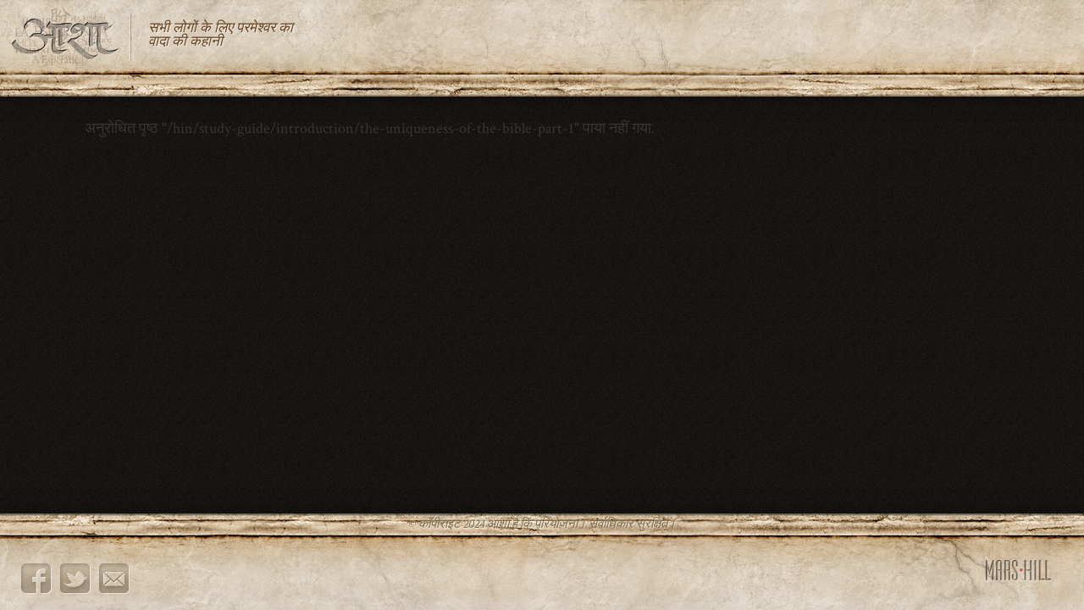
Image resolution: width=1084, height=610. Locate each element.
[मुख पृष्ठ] (72, 37)
